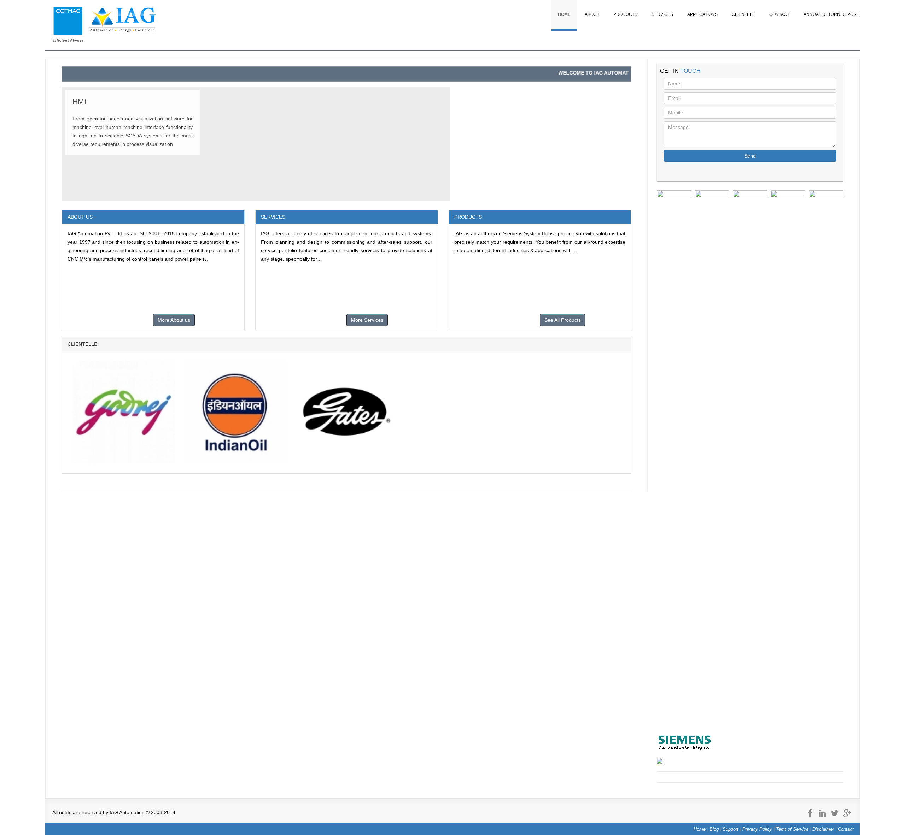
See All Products (562, 320)
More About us (174, 320)
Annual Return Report (831, 14)
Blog (714, 829)
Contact (779, 14)
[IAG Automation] (104, 40)
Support (730, 829)
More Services (367, 320)
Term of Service (792, 829)
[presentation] (648, 457)
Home (564, 14)
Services (662, 14)
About (592, 14)
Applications (702, 14)
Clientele (743, 14)
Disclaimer (823, 829)
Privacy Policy (757, 829)
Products (625, 14)
